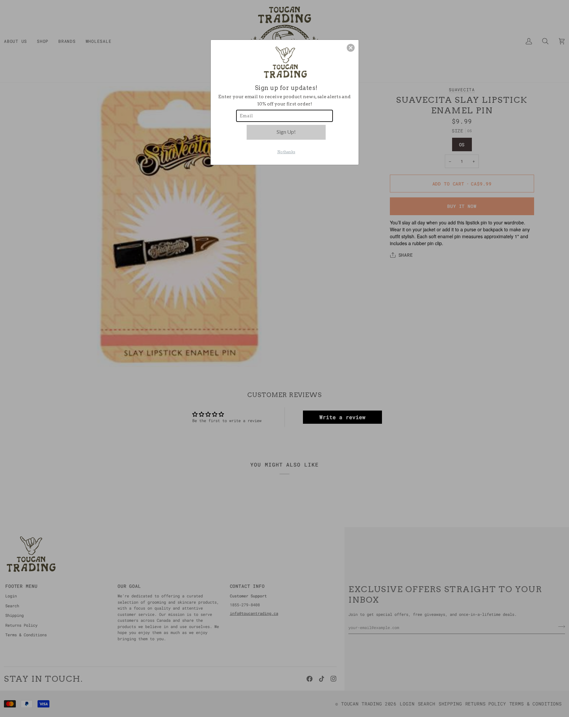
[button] (351, 48)
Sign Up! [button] (286, 132)
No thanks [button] (286, 152)
